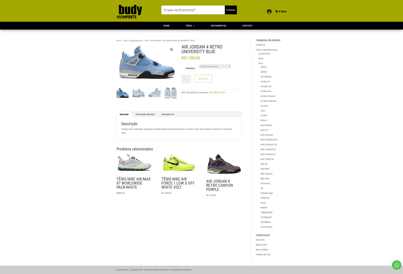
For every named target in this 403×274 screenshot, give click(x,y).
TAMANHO (190, 68)
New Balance (266, 125)
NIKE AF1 (265, 130)
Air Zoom (264, 106)
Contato (247, 26)
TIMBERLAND (266, 212)
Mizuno (264, 120)
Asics (263, 110)
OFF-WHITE (265, 183)
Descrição (124, 114)
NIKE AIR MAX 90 (268, 149)
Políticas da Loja (263, 254)
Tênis (189, 26)
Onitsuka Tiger (267, 193)
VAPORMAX (266, 222)
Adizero (264, 72)
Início (118, 40)
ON (262, 188)
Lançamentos (264, 53)
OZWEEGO (265, 198)
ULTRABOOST (266, 217)
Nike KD (264, 164)
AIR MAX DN (266, 86)
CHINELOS (260, 45)
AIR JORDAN (155, 40)
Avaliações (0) (168, 114)
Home (166, 26)
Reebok (264, 207)
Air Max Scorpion (268, 96)
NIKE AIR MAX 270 (269, 144)
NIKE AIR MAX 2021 (269, 139)
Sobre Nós (260, 240)
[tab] (124, 114)
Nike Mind (265, 169)
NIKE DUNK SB (267, 159)
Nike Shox (265, 178)
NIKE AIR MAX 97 (268, 154)
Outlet (260, 58)
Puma (263, 203)
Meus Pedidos (262, 249)
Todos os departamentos (133, 40)
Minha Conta (261, 244)
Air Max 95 (265, 81)
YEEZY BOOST (266, 227)
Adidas (264, 67)
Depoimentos (218, 26)
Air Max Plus (266, 91)
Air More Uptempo (268, 101)
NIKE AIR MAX (267, 135)
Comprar (203, 78)
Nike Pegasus (266, 173)
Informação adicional (145, 114)
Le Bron (264, 115)
